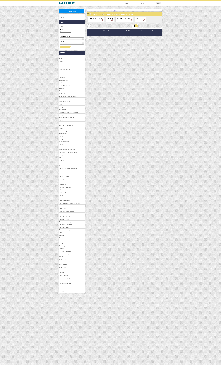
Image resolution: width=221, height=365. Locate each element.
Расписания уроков (64, 227)
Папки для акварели (64, 200)
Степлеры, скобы (63, 246)
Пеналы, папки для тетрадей (66, 211)
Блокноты (61, 64)
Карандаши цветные (64, 115)
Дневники (61, 88)
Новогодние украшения (65, 179)
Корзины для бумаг (64, 141)
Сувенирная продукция (65, 251)
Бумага (61, 66)
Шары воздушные (63, 275)
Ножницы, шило (63, 184)
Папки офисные (63, 208)
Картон (61, 120)
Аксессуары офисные (65, 56)
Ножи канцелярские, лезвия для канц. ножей (71, 181)
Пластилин (62, 214)
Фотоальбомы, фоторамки (66, 270)
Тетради (61, 256)
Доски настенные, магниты (66, 91)
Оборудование (63, 192)
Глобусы (61, 83)
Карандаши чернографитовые (67, 117)
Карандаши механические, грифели (68, 112)
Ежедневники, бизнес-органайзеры (68, 96)
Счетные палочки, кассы (65, 254)
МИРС (67, 3)
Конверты (61, 139)
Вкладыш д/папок (63, 80)
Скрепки (61, 243)
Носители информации (65, 187)
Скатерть (61, 238)
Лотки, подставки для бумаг (66, 155)
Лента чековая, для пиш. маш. (67, 149)
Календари (62, 107)
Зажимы (61, 99)
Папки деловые (63, 198)
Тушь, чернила (63, 264)
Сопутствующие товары (65, 283)
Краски (61, 144)
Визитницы (62, 77)
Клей (60, 123)
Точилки (61, 262)
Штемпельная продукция (65, 278)
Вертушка (61, 75)
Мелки (61, 163)
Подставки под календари (66, 222)
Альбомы (61, 58)
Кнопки (61, 136)
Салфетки (61, 235)
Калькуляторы (63, 109)
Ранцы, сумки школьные (65, 224)
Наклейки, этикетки (64, 176)
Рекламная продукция (65, 230)
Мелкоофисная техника (65, 165)
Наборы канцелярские (65, 171)
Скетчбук (61, 291)
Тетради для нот (63, 259)
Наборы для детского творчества (68, 168)
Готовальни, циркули (64, 85)
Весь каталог (72, 11)
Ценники (61, 272)
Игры (60, 104)
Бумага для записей (64, 69)
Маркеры (61, 160)
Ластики (61, 147)
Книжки (61, 128)
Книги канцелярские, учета (66, 125)
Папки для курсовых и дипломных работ (69, 203)
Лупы (60, 157)
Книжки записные (63, 133)
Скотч (60, 240)
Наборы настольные (64, 173)
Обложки (61, 190)
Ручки (60, 232)
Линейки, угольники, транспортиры (68, 152)
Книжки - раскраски (64, 131)
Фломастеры (62, 267)
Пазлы (61, 195)
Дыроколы (62, 93)
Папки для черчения (64, 206)
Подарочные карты (64, 288)
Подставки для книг (64, 219)
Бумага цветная (63, 72)
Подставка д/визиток (64, 216)
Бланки (61, 61)
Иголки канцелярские (64, 101)
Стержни (61, 248)
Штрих (61, 280)
